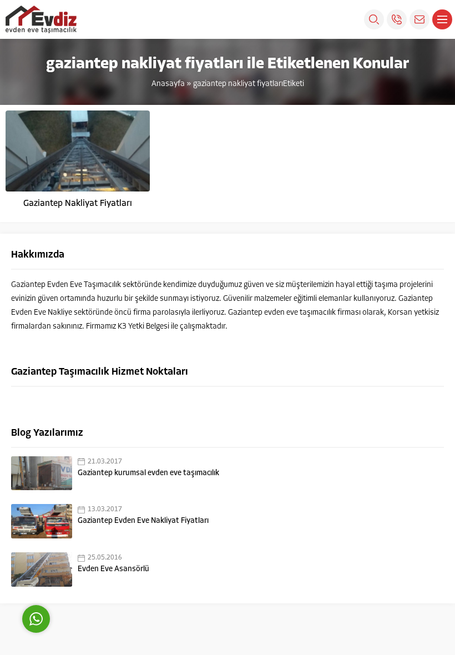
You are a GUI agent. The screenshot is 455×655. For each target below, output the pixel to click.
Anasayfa (168, 84)
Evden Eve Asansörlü (113, 569)
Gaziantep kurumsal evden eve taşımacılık (148, 473)
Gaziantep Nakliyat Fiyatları (77, 203)
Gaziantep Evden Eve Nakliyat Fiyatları (143, 521)
